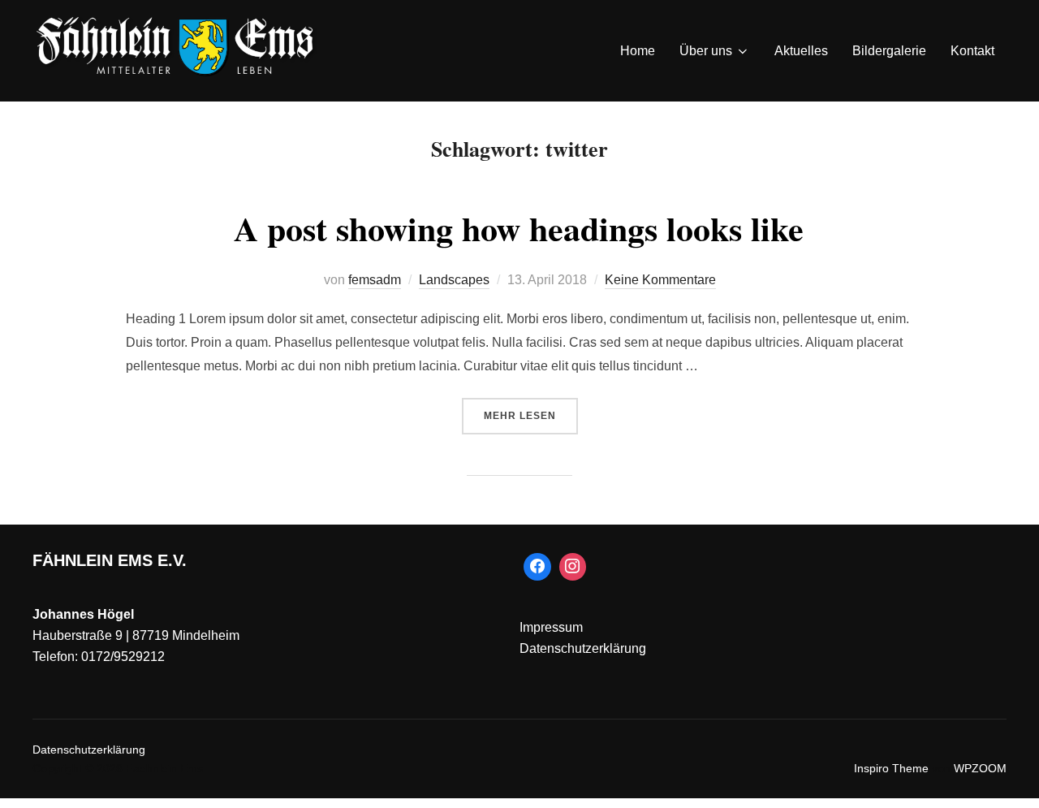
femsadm (374, 280)
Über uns (705, 51)
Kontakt (972, 51)
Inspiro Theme (891, 768)
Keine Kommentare (660, 280)
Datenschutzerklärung (583, 648)
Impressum (551, 627)
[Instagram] (573, 567)
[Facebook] (537, 567)
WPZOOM (980, 768)
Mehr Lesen (531, 415)
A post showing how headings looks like (519, 228)
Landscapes (454, 280)
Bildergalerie (889, 51)
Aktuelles (801, 51)
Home (637, 51)
